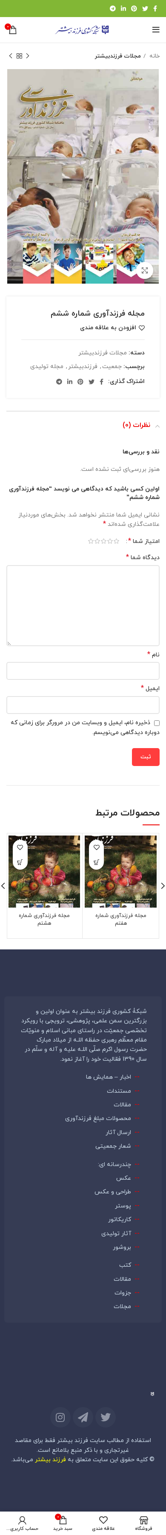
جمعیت (112, 367)
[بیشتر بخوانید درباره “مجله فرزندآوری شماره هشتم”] (20, 862)
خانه (154, 56)
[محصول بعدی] (10, 56)
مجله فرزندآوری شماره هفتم (120, 919)
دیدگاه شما (143, 557)
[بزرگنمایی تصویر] (144, 270)
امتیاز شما (144, 541)
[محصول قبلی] (27, 56)
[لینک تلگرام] (112, 8)
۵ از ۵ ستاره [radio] (91, 541)
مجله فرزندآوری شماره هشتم (44, 919)
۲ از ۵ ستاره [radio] (110, 541)
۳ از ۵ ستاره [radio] (103, 541)
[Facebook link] (155, 8)
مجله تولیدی (46, 367)
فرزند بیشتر (50, 1460)
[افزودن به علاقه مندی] (96, 847)
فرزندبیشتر (82, 367)
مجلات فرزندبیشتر (118, 56)
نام (153, 654)
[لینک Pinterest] (134, 8)
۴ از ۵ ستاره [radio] (97, 541)
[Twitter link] (145, 8)
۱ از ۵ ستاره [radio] (116, 541)
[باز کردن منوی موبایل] (156, 29)
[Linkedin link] (123, 8)
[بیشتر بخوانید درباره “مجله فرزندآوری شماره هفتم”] (96, 862)
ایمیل (150, 688)
